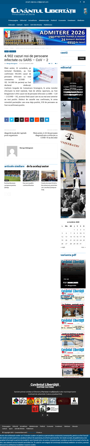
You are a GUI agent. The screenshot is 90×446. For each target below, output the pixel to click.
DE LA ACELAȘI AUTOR (38, 166)
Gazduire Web (31, 432)
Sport (26, 25)
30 (77, 244)
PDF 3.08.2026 (70, 282)
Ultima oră (12, 51)
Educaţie (11, 25)
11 (84, 233)
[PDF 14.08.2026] (73, 332)
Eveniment (71, 20)
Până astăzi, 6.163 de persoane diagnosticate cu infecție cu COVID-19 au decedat (45, 135)
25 (84, 240)
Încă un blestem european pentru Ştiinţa (10, 185)
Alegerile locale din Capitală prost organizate (15, 134)
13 (66, 237)
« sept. (63, 247)
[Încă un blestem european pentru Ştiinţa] (12, 175)
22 (74, 240)
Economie (62, 20)
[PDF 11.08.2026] (73, 361)
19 (62, 240)
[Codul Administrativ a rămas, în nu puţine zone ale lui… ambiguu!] (73, 145)
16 (77, 237)
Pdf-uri (66, 279)
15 (74, 237)
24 (80, 240)
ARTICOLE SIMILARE (14, 166)
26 (62, 244)
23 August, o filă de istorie (73, 93)
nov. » (83, 247)
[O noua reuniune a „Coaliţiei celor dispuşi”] (73, 174)
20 (66, 240)
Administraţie (44, 20)
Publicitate (48, 25)
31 (80, 244)
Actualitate (32, 20)
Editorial (23, 20)
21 (71, 240)
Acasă (6, 48)
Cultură (19, 25)
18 (84, 237)
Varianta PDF (68, 255)
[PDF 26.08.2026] (73, 303)
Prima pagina (13, 20)
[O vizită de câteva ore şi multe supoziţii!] (73, 115)
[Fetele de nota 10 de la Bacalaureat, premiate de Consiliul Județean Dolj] (49, 175)
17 (80, 237)
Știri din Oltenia (36, 25)
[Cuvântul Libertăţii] (45, 11)
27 (66, 244)
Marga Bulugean (12, 63)
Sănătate (80, 20)
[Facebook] (80, 2)
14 (71, 237)
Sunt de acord (41, 445)
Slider (12, 48)
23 (77, 240)
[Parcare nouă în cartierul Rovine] (31, 175)
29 (74, 244)
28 (71, 244)
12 (62, 237)
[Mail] (84, 2)
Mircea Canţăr (72, 97)
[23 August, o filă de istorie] (73, 203)
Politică (54, 20)
